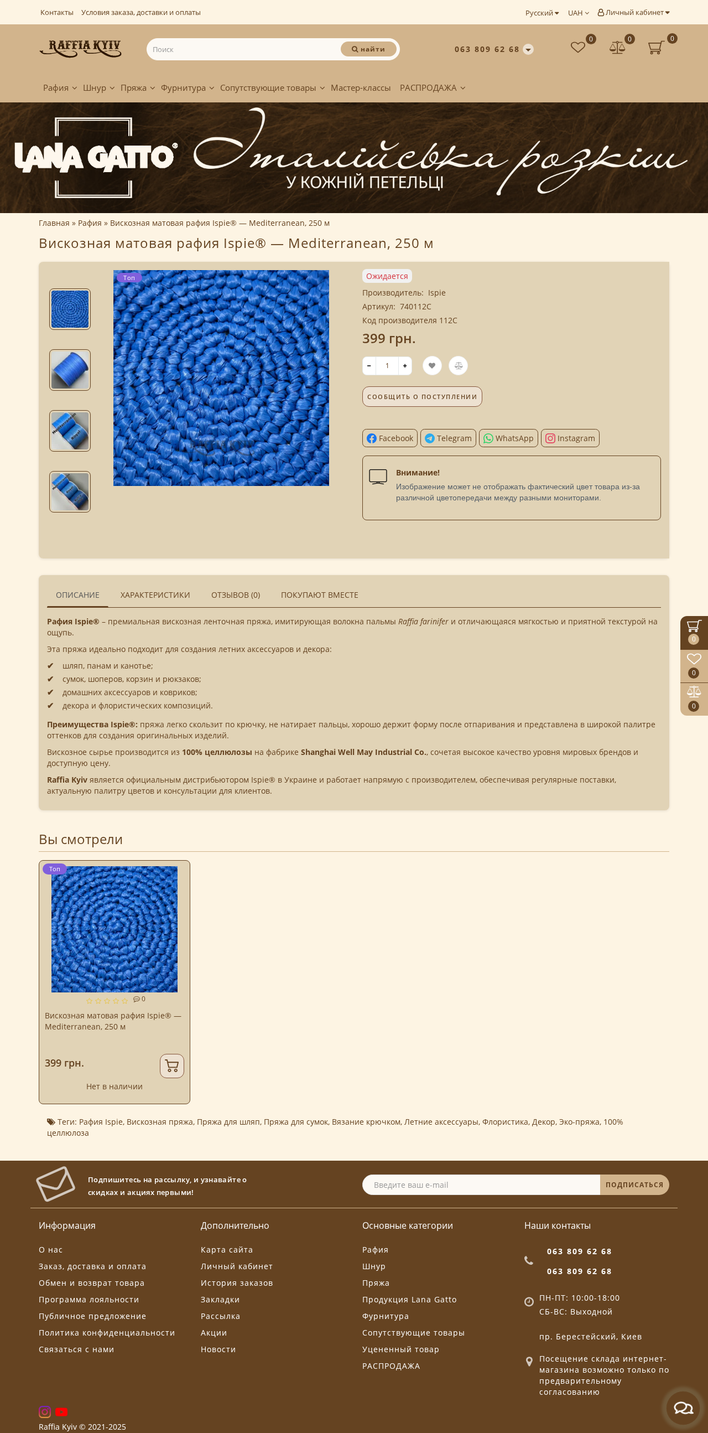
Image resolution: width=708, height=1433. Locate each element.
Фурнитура (183, 87)
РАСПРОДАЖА (428, 87)
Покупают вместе (319, 594)
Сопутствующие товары (268, 87)
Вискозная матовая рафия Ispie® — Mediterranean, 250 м (113, 1021)
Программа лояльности (89, 1299)
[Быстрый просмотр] (177, 913)
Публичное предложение (93, 1316)
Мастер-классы (361, 87)
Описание (78, 594)
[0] (618, 49)
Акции (214, 1332)
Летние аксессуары (441, 1121)
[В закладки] (177, 874)
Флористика (505, 1121)
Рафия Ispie (101, 1121)
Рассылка (221, 1316)
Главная (54, 223)
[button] (70, 279)
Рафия (56, 87)
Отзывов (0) (235, 594)
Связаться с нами (76, 1349)
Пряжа (134, 87)
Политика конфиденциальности (107, 1332)
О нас (51, 1249)
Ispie (437, 292)
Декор (543, 1121)
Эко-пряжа (579, 1121)
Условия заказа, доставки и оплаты (141, 12)
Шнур (94, 87)
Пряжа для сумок (296, 1121)
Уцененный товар (401, 1349)
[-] (369, 365)
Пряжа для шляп (228, 1121)
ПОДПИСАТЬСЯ (635, 1184)
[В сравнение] (177, 893)
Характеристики (155, 594)
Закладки (220, 1299)
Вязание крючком (366, 1121)
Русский (540, 13)
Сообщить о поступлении (422, 396)
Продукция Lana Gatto (409, 1299)
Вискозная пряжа (160, 1121)
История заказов (237, 1282)
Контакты (57, 12)
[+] (405, 365)
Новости (218, 1349)
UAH (576, 13)
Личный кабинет (634, 12)
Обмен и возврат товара (92, 1282)
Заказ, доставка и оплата (93, 1266)
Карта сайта (227, 1249)
